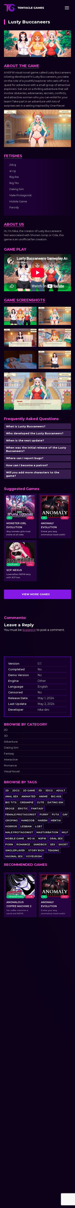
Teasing (53, 850)
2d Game (29, 790)
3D (6, 735)
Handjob (27, 820)
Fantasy (9, 753)
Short (63, 844)
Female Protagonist (20, 814)
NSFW (42, 838)
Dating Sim (11, 747)
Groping (11, 820)
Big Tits (10, 802)
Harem (42, 820)
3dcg (49, 790)
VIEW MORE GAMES (36, 594)
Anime (43, 796)
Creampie (26, 802)
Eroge (9, 808)
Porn (9, 844)
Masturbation (47, 832)
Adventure (11, 741)
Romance (10, 765)
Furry (44, 814)
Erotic (23, 808)
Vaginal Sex (14, 856)
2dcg (16, 790)
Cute (40, 802)
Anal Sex (11, 796)
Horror (11, 826)
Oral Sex (56, 838)
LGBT (38, 826)
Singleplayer (15, 850)
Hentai (56, 820)
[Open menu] (67, 7)
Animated (28, 796)
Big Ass (56, 796)
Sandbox (40, 844)
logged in (29, 630)
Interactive (11, 759)
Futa (55, 814)
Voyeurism (34, 856)
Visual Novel (12, 771)
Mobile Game (14, 838)
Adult (60, 790)
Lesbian (26, 826)
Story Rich (36, 850)
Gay (65, 814)
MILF (65, 832)
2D (6, 729)
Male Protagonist (19, 832)
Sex (52, 844)
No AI (31, 838)
